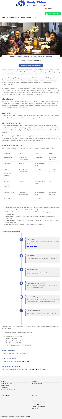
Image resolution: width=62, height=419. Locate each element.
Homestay (3, 381)
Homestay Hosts (4, 400)
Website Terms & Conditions (38, 402)
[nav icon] (2, 11)
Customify (28, 416)
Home (3, 17)
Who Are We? (35, 398)
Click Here (38, 60)
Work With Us (35, 408)
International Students (6, 402)
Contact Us (34, 400)
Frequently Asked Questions (38, 406)
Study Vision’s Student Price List (8, 389)
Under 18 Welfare (5, 385)
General (3, 398)
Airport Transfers (4, 387)
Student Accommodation (6, 383)
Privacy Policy (35, 404)
